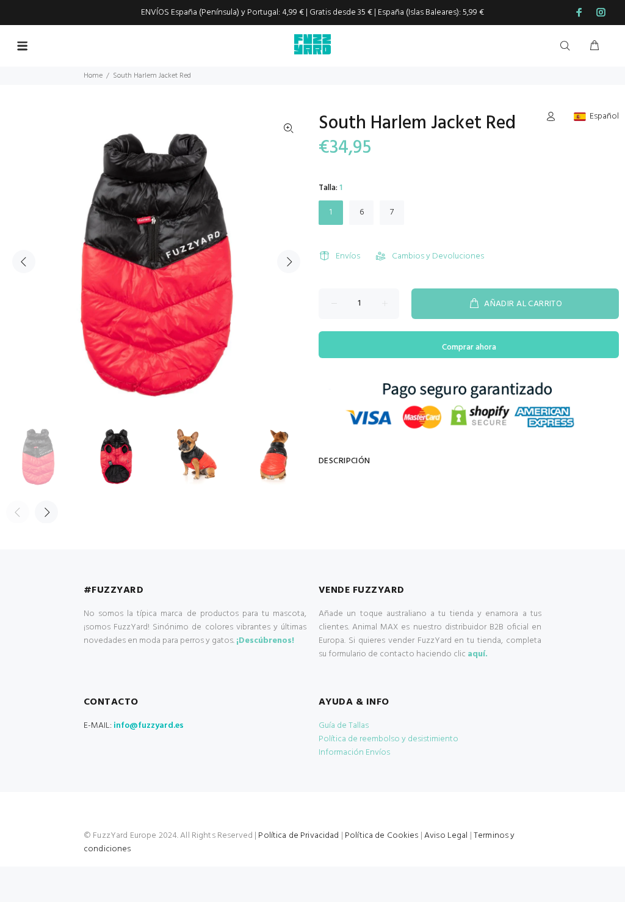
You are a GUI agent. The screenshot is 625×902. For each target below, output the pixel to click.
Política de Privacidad (298, 836)
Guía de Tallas (344, 726)
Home (93, 76)
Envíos (348, 256)
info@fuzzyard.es (149, 726)
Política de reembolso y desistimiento (388, 739)
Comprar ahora (469, 347)
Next (288, 261)
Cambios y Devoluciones (438, 256)
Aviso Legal (446, 836)
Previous (23, 261)
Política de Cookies (382, 836)
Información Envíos (354, 753)
